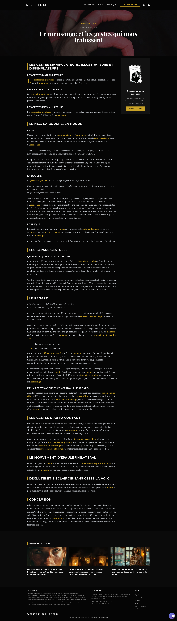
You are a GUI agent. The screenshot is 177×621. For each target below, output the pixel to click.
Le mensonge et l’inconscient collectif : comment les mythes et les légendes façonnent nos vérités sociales (86, 572)
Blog (100, 5)
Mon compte (138, 598)
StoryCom (104, 617)
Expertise (89, 5)
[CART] (144, 5)
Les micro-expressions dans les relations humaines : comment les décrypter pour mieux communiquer (45, 572)
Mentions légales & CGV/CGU (140, 607)
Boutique (111, 5)
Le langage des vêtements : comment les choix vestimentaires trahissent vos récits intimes (129, 572)
